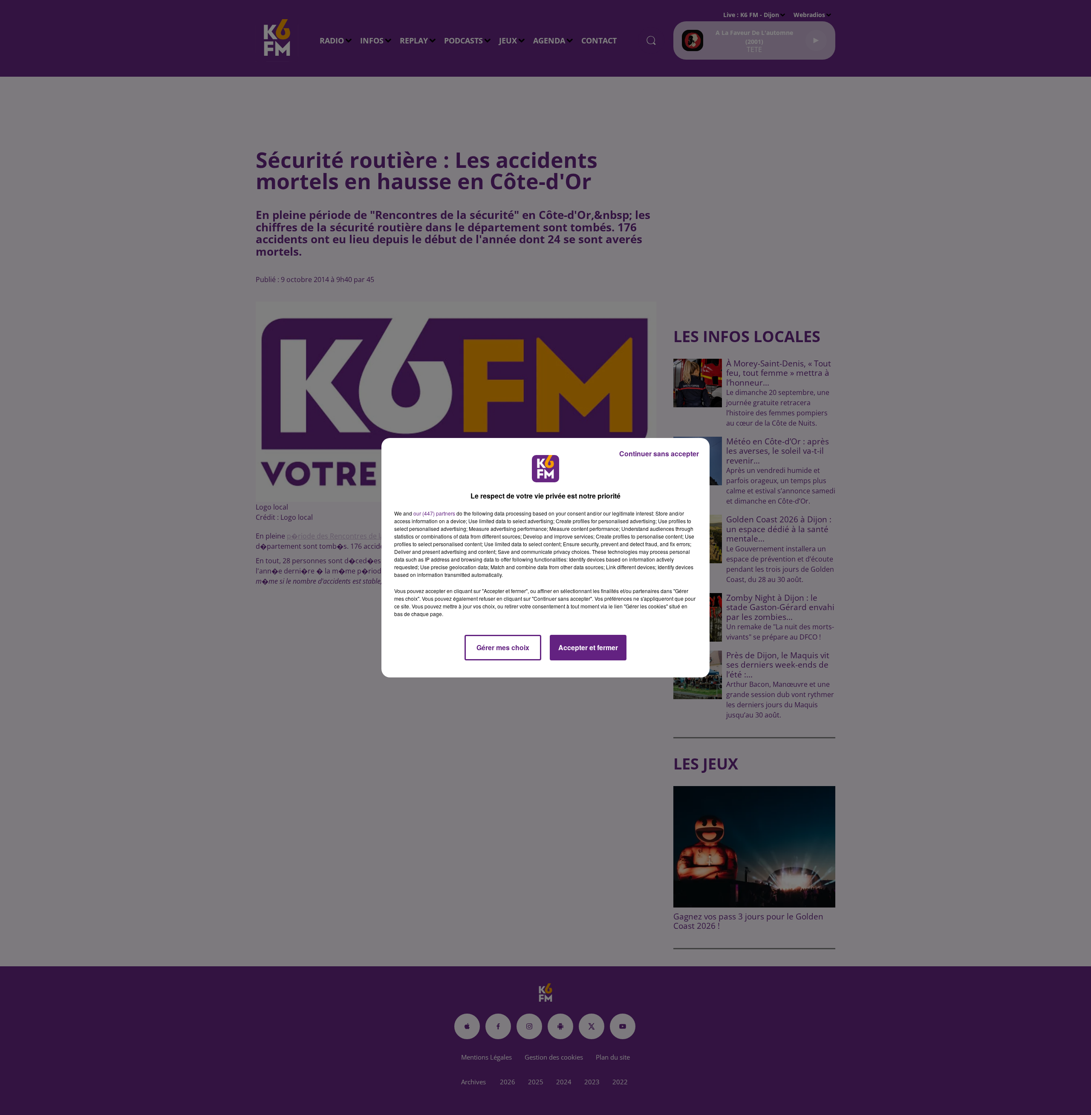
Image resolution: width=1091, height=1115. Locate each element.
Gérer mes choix (502, 647)
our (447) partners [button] (434, 513)
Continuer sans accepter (659, 453)
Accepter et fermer (588, 647)
